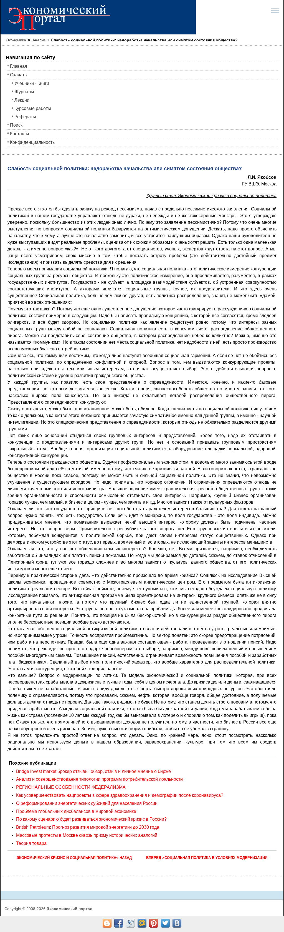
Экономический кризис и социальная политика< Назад (74, 858)
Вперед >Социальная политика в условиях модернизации (206, 858)
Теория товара (31, 843)
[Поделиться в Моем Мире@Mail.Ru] (142, 923)
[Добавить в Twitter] (165, 923)
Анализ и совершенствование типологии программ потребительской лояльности (99, 779)
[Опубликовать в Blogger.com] (107, 923)
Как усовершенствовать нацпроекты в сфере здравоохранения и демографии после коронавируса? (119, 795)
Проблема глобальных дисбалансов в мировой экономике (76, 811)
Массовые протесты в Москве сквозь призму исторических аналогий (86, 835)
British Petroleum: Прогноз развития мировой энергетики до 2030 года (87, 827)
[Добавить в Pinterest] (153, 923)
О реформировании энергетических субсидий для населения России (87, 803)
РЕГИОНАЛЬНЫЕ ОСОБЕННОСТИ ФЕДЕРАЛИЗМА (71, 787)
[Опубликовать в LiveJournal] (130, 923)
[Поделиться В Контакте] (177, 923)
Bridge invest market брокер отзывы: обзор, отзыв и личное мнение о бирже (93, 771)
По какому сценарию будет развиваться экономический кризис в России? (91, 819)
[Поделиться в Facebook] (118, 923)
